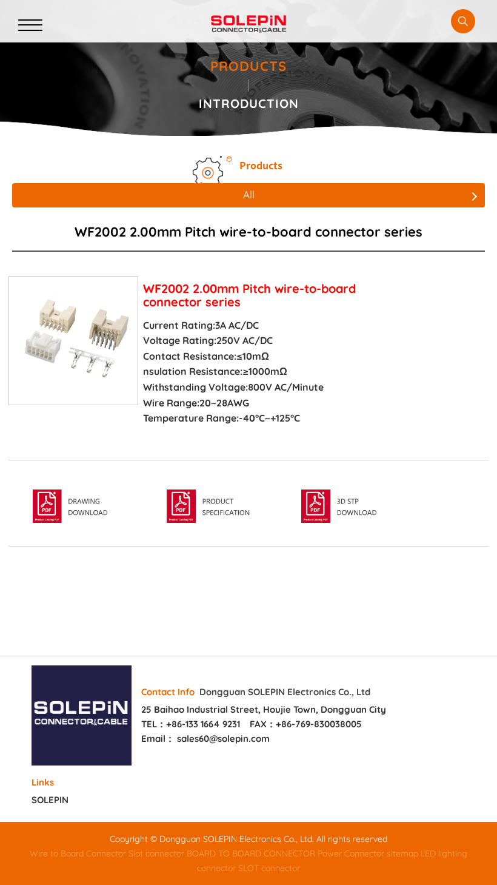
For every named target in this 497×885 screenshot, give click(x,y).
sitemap (402, 853)
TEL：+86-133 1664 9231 (190, 724)
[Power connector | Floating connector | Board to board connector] (248, 24)
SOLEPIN (50, 800)
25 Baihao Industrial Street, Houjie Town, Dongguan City (263, 709)
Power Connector (351, 853)
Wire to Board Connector (78, 853)
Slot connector (156, 853)
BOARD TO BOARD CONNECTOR (251, 853)
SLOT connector (269, 868)
